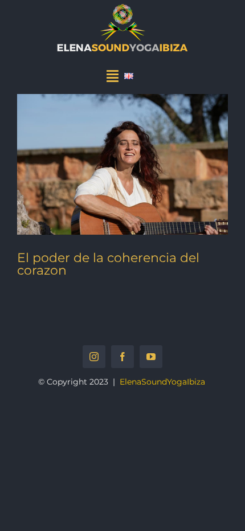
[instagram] (94, 356)
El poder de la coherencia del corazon (108, 264)
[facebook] (122, 356)
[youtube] (151, 356)
